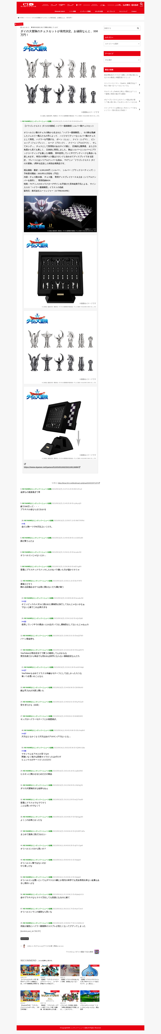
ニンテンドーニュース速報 (79, 1028)
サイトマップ (123, 11)
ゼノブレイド (111, 11)
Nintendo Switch (60, 11)
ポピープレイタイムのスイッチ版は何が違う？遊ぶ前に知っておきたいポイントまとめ (120, 101)
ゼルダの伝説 (99, 11)
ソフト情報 (72, 11)
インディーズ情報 (85, 11)
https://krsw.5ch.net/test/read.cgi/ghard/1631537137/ (78, 483)
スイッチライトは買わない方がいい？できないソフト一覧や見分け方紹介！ (120, 109)
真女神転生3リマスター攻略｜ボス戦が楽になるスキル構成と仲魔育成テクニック (121, 76)
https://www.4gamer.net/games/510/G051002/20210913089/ (51, 467)
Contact (134, 11)
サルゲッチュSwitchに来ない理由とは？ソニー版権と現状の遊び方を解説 (120, 93)
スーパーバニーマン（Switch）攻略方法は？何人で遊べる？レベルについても (120, 84)
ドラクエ (25, 938)
